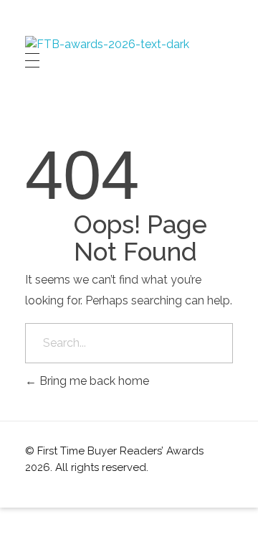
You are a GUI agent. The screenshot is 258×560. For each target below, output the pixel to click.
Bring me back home (93, 381)
